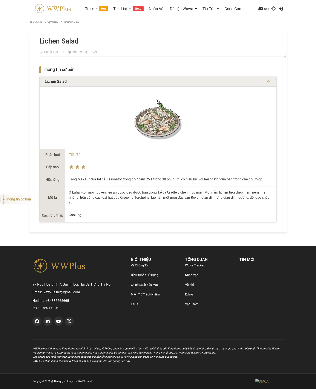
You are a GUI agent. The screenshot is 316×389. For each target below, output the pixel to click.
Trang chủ (36, 22)
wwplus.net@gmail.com (62, 292)
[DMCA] (269, 381)
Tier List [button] (127, 8)
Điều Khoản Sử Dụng (144, 275)
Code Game (234, 8)
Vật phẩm (53, 22)
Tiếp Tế (74, 155)
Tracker (95, 8)
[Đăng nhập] (281, 8)
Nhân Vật (157, 8)
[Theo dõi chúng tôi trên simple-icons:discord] (47, 321)
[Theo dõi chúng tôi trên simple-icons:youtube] (58, 321)
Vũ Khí (189, 284)
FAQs (134, 304)
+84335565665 (57, 301)
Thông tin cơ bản (18, 199)
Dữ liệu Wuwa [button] (181, 8)
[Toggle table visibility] (268, 81)
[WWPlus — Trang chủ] (52, 8)
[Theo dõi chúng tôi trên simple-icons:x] (69, 321)
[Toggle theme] (273, 8)
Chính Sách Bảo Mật (144, 284)
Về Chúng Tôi (139, 265)
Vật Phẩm (191, 304)
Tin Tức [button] (208, 8)
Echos (189, 294)
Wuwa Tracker (194, 265)
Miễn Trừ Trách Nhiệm (145, 294)
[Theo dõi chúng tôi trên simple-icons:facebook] (36, 321)
